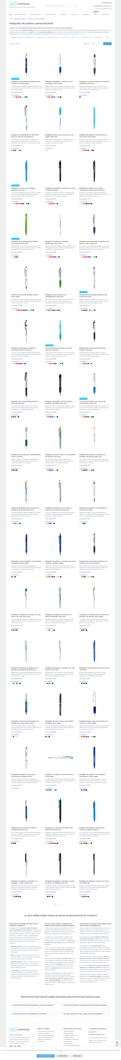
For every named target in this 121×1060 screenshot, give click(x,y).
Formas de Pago (68, 1041)
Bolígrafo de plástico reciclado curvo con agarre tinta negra (59, 82)
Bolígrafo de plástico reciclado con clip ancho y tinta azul (59, 669)
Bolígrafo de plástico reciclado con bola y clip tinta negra (60, 189)
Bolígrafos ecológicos (53, 37)
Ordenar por (86, 43)
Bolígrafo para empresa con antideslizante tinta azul (55, 296)
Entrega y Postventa (69, 1037)
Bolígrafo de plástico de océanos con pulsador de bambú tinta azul (25, 509)
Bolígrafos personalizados (20, 19)
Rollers (73, 37)
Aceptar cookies (45, 1056)
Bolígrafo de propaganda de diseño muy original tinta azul (24, 242)
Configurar (62, 1056)
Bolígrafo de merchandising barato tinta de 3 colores (24, 402)
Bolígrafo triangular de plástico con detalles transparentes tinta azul (24, 669)
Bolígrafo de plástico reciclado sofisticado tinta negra (56, 242)
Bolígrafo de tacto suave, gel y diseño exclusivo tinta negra (59, 722)
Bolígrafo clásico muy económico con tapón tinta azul (59, 136)
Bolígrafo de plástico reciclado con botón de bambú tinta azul (58, 615)
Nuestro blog (41, 1041)
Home (10, 19)
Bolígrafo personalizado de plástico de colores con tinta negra (25, 82)
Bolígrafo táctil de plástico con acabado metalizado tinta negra (26, 562)
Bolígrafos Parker (98, 37)
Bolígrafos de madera (86, 37)
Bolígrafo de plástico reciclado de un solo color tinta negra (93, 136)
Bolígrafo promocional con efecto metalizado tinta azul (24, 829)
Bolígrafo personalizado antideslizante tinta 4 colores (25, 455)
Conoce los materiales (43, 1033)
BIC (78, 37)
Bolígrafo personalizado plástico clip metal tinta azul (93, 296)
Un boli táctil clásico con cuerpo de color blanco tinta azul (92, 402)
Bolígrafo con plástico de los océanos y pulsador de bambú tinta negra (94, 615)
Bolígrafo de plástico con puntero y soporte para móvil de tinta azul (58, 509)
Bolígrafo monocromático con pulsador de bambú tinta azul (60, 455)
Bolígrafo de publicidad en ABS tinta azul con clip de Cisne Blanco (25, 136)
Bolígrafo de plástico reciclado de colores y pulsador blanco (92, 829)
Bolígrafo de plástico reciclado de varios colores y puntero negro (60, 562)
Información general (69, 1031)
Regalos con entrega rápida (44, 1039)
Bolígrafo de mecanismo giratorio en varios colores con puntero (93, 562)
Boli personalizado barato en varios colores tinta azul (58, 349)
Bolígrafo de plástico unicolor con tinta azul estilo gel (94, 882)
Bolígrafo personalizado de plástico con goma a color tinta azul (94, 242)
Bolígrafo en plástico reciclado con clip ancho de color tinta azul (25, 615)
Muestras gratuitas (68, 1043)
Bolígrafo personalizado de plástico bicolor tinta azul (92, 349)
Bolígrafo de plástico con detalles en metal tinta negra (93, 509)
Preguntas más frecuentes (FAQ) (71, 1045)
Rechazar (77, 1056)
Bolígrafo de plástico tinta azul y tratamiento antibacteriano (23, 775)
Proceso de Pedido (68, 1033)
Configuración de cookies (70, 1050)
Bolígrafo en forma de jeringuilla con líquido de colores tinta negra (25, 722)
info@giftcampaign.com (102, 6)
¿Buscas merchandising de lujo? (45, 1037)
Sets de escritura (65, 37)
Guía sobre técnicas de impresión (46, 1031)
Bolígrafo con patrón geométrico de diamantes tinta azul (59, 829)
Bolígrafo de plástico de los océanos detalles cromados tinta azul (59, 402)
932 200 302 (107, 3)
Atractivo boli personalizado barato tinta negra (24, 296)
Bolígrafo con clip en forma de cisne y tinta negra (59, 775)
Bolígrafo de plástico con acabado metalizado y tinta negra (92, 775)
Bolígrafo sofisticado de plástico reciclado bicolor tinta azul (23, 349)
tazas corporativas (80, 34)
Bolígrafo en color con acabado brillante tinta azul (23, 189)
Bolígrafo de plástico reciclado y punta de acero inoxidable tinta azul (59, 882)
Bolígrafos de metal (29, 37)
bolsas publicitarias (69, 34)
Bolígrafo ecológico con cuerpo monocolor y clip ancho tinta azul (92, 189)
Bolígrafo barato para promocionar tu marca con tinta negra (93, 722)
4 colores (107, 37)
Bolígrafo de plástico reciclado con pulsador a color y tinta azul (24, 882)
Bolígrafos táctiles (41, 37)
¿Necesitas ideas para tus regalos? (46, 1035)
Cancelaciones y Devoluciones (71, 1039)
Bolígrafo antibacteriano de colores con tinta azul (94, 669)
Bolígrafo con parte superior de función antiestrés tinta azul (94, 82)
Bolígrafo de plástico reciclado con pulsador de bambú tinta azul (92, 455)
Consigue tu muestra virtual (70, 1035)
